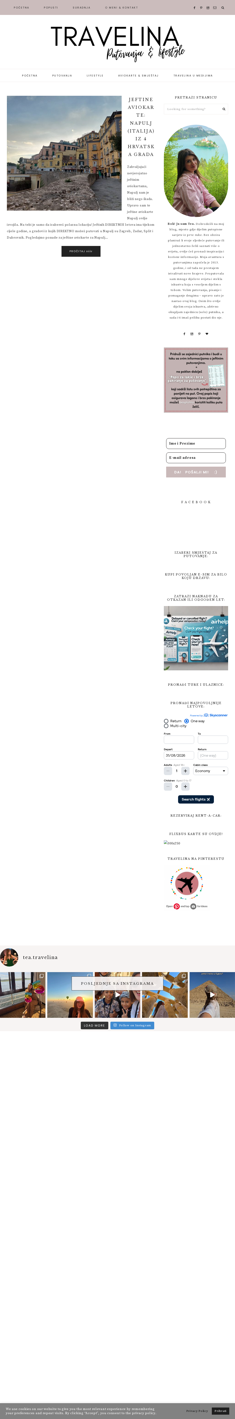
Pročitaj (81, 251)
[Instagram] (192, 334)
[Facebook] (184, 334)
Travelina (117, 44)
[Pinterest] (199, 334)
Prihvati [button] (221, 1411)
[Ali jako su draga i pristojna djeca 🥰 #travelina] (117, 995)
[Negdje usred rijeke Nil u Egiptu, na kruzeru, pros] (22, 995)
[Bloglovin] (207, 334)
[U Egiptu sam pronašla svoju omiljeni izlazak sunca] (70, 995)
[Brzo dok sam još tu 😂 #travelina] (212, 995)
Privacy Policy (197, 1411)
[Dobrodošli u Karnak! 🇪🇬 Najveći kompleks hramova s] (164, 995)
